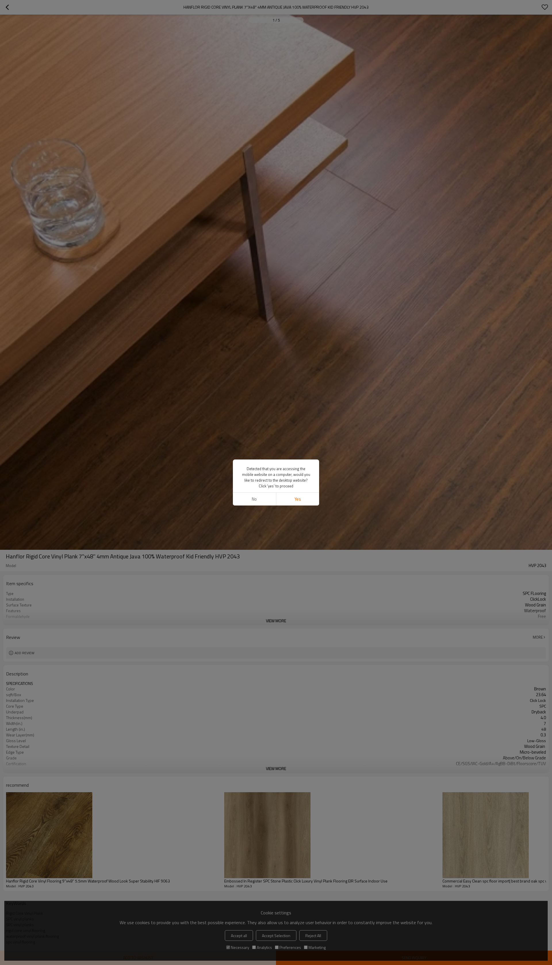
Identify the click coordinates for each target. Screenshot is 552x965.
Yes (297, 499)
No (254, 499)
